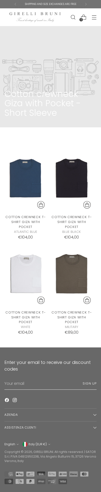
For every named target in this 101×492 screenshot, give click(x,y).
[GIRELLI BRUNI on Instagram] (15, 401)
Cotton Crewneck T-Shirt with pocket (25, 222)
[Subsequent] (85, 4)
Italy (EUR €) (37, 444)
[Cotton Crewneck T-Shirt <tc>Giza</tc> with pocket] (25, 179)
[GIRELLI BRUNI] (35, 17)
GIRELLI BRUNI (43, 452)
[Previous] (15, 4)
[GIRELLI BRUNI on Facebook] (7, 401)
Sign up (90, 383)
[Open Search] (73, 17)
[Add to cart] (41, 205)
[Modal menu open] (94, 17)
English (9, 444)
